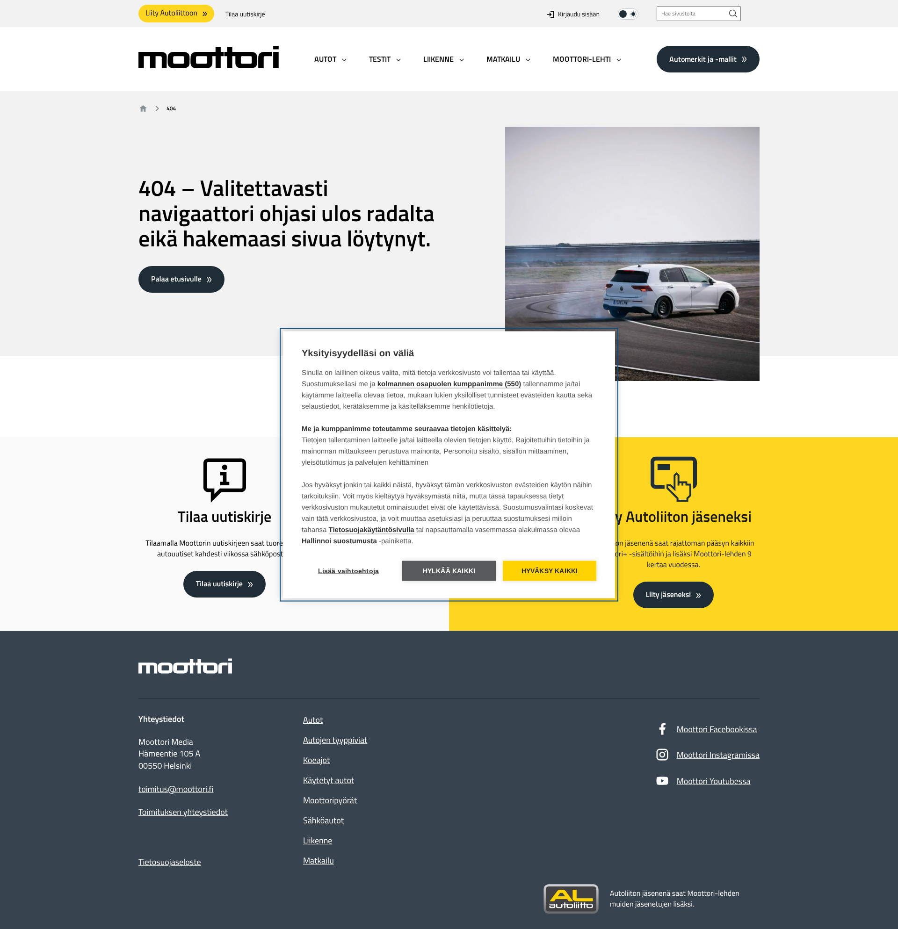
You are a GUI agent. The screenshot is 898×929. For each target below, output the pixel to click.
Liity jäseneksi (668, 594)
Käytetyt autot (328, 780)
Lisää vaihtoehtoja (348, 570)
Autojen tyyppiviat (335, 740)
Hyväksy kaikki (549, 570)
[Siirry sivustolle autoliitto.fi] (571, 899)
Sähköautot (323, 820)
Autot (313, 719)
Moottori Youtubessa (714, 781)
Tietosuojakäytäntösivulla (371, 529)
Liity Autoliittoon (171, 13)
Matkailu (318, 860)
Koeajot (316, 760)
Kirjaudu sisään (579, 14)
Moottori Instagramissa (718, 755)
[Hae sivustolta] (733, 13)
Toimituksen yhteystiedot (183, 812)
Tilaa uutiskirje (245, 14)
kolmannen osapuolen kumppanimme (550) (449, 384)
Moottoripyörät (330, 800)
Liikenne (317, 840)
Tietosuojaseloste (169, 862)
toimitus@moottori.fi (176, 789)
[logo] (208, 65)
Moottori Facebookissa (717, 729)
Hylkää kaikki (449, 570)
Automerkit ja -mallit (703, 58)
